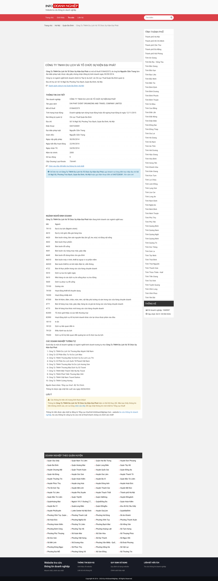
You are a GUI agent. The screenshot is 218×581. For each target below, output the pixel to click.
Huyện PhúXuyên (53, 511)
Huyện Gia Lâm (101, 474)
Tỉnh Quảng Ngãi (152, 234)
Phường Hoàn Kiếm (54, 524)
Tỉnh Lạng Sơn (151, 188)
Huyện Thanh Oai (102, 488)
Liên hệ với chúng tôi (85, 570)
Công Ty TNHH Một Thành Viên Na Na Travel (67, 371)
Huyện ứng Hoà (77, 483)
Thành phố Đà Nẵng (153, 49)
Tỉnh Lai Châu (150, 180)
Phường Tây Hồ (77, 529)
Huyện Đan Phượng (127, 461)
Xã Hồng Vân (125, 524)
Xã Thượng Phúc (126, 533)
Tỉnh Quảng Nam (152, 230)
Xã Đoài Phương (126, 542)
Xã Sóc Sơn (51, 538)
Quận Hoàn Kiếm (77, 479)
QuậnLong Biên (77, 506)
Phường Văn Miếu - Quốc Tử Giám (106, 542)
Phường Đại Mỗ (53, 552)
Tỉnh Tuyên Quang (152, 285)
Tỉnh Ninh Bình (151, 209)
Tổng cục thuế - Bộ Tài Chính (72, 385)
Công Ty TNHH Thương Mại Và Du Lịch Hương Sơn (69, 364)
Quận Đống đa (125, 470)
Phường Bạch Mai (102, 524)
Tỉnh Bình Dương (152, 91)
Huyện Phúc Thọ (53, 483)
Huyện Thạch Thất (103, 492)
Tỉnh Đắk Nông (151, 117)
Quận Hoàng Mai (77, 465)
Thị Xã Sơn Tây (53, 488)
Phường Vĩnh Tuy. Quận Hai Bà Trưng (57, 515)
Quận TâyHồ (76, 497)
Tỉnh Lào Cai (150, 192)
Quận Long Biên (102, 465)
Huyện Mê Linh (77, 488)
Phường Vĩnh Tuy (102, 520)
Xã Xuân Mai (76, 533)
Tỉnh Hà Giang (151, 138)
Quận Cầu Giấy (52, 461)
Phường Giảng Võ (78, 552)
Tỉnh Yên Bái (150, 297)
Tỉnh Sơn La (150, 251)
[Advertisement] (93, 45)
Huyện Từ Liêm (52, 492)
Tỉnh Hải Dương (151, 150)
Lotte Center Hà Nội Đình (80, 511)
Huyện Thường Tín (54, 479)
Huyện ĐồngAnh (126, 497)
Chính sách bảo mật (118, 570)
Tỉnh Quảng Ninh (152, 239)
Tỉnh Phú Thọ (150, 218)
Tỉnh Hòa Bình (151, 159)
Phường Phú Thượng (55, 533)
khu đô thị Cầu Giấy (127, 506)
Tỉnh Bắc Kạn (150, 70)
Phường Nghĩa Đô (78, 520)
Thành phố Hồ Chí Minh (154, 41)
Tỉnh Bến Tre (150, 83)
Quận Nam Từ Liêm (78, 461)
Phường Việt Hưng (78, 538)
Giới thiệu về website (85, 566)
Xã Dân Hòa (100, 533)
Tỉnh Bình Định (151, 87)
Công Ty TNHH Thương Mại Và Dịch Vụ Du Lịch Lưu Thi (71, 358)
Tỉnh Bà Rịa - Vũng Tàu (154, 62)
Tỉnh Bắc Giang (151, 66)
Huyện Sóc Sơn (77, 474)
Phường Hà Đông (102, 515)
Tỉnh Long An (150, 197)
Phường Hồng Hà (102, 547)
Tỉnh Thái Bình (151, 260)
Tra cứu (71, 17)
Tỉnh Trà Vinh (150, 281)
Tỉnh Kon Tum (150, 175)
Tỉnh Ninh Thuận (152, 213)
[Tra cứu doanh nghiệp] (62, 7)
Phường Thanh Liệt (78, 515)
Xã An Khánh (125, 515)
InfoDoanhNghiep (111, 579)
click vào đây (80, 406)
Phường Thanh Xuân (128, 520)
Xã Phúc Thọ (76, 547)
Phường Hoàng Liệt (103, 529)
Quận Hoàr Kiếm (126, 502)
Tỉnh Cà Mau (150, 104)
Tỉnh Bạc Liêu (150, 75)
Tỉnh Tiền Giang (151, 276)
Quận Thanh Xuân (78, 470)
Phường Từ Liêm (77, 524)
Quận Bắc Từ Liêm (127, 479)
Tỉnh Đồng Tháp (151, 129)
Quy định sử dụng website (120, 566)
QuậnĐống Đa (101, 502)
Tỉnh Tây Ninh (150, 255)
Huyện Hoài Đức (126, 483)
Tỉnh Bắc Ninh (150, 79)
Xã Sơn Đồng (101, 552)
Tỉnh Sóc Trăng (151, 247)
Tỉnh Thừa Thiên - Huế (154, 272)
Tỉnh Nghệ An (150, 205)
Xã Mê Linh (51, 542)
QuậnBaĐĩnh (124, 511)
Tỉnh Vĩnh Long (151, 289)
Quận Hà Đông (52, 474)
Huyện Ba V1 (52, 506)
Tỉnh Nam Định (151, 201)
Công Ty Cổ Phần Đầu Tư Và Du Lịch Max (65, 355)
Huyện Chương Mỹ (54, 470)
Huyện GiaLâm (101, 511)
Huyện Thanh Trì (126, 474)
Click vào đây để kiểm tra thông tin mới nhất (66, 166)
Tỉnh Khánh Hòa (151, 167)
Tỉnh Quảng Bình (152, 226)
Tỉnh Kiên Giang (151, 171)
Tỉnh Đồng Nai (151, 125)
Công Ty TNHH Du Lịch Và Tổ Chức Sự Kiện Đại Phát (82, 172)
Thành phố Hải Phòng (154, 54)
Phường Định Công (54, 529)
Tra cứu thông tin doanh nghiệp (155, 566)
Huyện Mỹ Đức (125, 488)
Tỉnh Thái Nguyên (152, 264)
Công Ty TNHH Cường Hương (60, 381)
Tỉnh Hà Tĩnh (150, 146)
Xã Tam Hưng (125, 529)
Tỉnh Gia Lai (150, 133)
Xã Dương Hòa (76, 542)
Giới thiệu (60, 17)
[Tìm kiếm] (171, 17)
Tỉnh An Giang (151, 58)
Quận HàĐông (101, 497)
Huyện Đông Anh (102, 483)
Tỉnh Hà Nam (150, 142)
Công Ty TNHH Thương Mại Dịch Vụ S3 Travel (67, 367)
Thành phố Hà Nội (127, 492)
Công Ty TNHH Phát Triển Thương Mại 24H (66, 374)
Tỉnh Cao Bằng (151, 108)
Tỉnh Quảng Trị (151, 243)
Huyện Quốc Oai (102, 470)
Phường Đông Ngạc (54, 547)
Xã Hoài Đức (51, 520)
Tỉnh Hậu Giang (151, 154)
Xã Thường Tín (125, 552)
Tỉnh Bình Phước (152, 96)
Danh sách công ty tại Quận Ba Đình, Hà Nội (66, 86)
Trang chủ (49, 17)
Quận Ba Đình (52, 465)
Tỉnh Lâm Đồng (151, 184)
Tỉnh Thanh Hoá (151, 268)
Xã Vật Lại (124, 547)
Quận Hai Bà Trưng (103, 461)
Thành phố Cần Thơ (153, 45)
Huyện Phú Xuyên (78, 492)
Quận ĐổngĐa (101, 506)
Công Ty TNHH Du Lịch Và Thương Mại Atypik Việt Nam (71, 351)
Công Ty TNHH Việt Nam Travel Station (64, 377)
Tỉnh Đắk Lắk (150, 112)
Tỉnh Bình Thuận (152, 100)
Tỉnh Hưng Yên (151, 163)
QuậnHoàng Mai (53, 502)
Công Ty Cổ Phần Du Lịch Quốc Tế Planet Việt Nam (69, 361)
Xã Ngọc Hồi (124, 538)
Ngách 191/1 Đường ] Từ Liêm (81, 502)
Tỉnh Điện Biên (151, 121)
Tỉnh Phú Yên (150, 222)
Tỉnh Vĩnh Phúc (151, 293)
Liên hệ (80, 17)
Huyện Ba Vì (100, 479)
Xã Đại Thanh (101, 538)
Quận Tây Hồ (125, 465)
